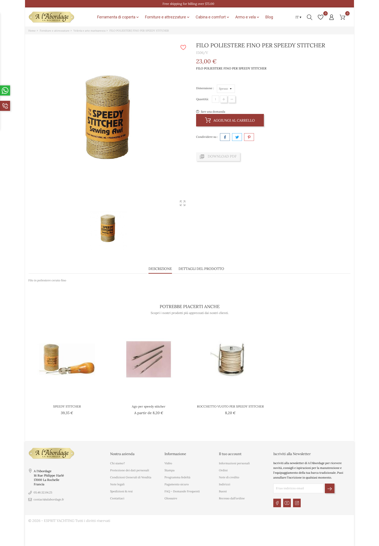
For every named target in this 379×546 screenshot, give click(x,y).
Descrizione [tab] (160, 268)
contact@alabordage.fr (49, 499)
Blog (269, 17)
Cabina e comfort (213, 17)
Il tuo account (230, 454)
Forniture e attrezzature (167, 17)
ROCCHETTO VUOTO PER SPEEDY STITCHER (230, 406)
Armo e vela (247, 17)
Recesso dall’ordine (232, 498)
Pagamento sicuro (176, 484)
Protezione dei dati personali (129, 470)
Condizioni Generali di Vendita (130, 477)
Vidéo (168, 463)
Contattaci (117, 498)
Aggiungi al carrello (234, 120)
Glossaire (170, 498)
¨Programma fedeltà (177, 477)
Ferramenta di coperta (118, 17)
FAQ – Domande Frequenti (182, 491)
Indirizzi (224, 484)
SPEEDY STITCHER (67, 406)
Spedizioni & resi (121, 491)
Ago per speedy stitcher (148, 406)
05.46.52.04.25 (43, 492)
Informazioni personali (234, 463)
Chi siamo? (117, 463)
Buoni (223, 491)
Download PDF (218, 156)
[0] (320, 17)
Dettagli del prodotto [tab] (201, 268)
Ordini (223, 470)
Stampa (169, 470)
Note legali (117, 484)
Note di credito (229, 477)
